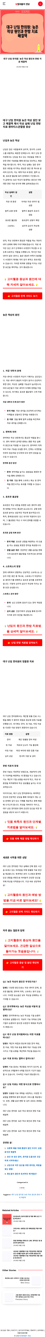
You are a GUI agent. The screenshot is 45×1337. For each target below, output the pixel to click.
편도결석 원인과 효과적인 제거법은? (22, 1173)
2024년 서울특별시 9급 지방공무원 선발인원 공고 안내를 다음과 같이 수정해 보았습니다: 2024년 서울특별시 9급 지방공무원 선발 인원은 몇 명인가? (27, 1254)
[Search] (40, 3)
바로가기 (14, 1330)
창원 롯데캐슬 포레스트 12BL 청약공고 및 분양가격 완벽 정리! (27, 1241)
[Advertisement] (22, 93)
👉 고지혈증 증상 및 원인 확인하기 (22, 965)
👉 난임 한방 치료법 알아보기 (23, 642)
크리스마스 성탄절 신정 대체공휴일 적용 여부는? (27, 1229)
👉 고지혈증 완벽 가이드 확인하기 (22, 911)
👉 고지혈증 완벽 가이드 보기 (23, 296)
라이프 (23, 1188)
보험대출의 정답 (25, 1336)
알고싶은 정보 (5, 1330)
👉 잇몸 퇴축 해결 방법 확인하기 (22, 838)
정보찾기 (33, 1330)
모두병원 (40, 1330)
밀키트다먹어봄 (24, 1330)
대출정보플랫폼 (22, 1333)
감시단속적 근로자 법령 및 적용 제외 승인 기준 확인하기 (27, 1217)
